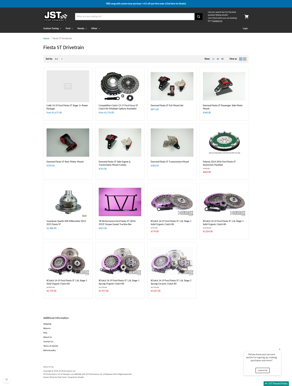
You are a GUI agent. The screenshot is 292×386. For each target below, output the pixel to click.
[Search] (199, 16)
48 (222, 59)
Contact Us (48, 341)
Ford (68, 28)
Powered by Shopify (76, 377)
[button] (266, 383)
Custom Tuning (51, 28)
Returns (46, 328)
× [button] (279, 349)
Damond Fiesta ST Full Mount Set (167, 105)
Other (94, 28)
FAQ (45, 332)
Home (46, 38)
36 (218, 59)
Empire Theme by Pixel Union (55, 377)
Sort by (49, 59)
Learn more (263, 370)
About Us (47, 337)
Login (245, 28)
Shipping (47, 323)
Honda (81, 28)
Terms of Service (50, 346)
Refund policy (49, 350)
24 (213, 59)
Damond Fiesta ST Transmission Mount (170, 161)
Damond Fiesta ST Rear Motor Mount (65, 161)
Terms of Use (48, 367)
